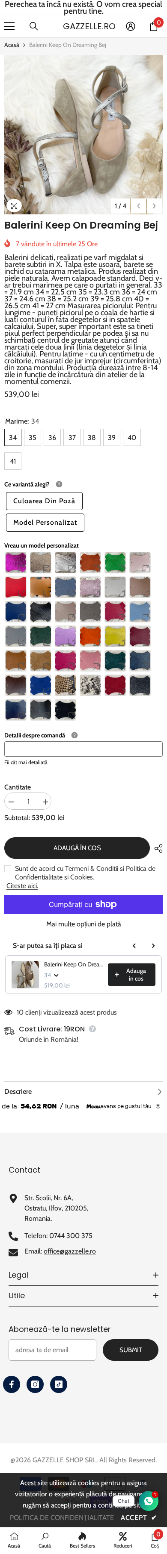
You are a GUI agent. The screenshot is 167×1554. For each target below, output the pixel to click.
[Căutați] (34, 26)
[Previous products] (134, 946)
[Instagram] (35, 1384)
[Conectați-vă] (130, 26)
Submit (130, 1350)
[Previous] (138, 206)
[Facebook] (11, 1384)
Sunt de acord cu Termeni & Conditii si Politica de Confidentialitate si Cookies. (85, 872)
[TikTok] (58, 1384)
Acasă (11, 44)
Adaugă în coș (77, 848)
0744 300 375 (70, 1236)
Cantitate (17, 787)
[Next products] (153, 946)
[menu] (9, 26)
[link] (45, 1540)
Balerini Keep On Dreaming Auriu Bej (73, 964)
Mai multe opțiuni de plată (83, 924)
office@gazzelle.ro (70, 1251)
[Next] (154, 206)
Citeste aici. (22, 886)
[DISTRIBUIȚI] (156, 848)
